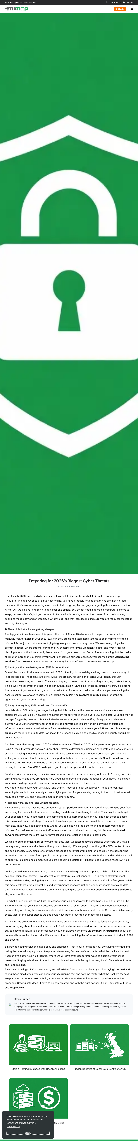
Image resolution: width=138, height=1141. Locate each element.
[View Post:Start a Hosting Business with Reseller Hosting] (38, 1044)
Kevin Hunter (22, 999)
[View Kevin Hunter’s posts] (10, 1004)
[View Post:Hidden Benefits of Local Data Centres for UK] (99, 1044)
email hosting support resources (30, 783)
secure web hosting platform (112, 889)
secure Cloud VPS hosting (34, 767)
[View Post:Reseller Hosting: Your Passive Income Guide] (38, 1098)
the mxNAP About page (105, 930)
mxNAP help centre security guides (87, 694)
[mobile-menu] (130, 9)
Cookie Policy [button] (13, 1126)
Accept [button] (28, 1133)
